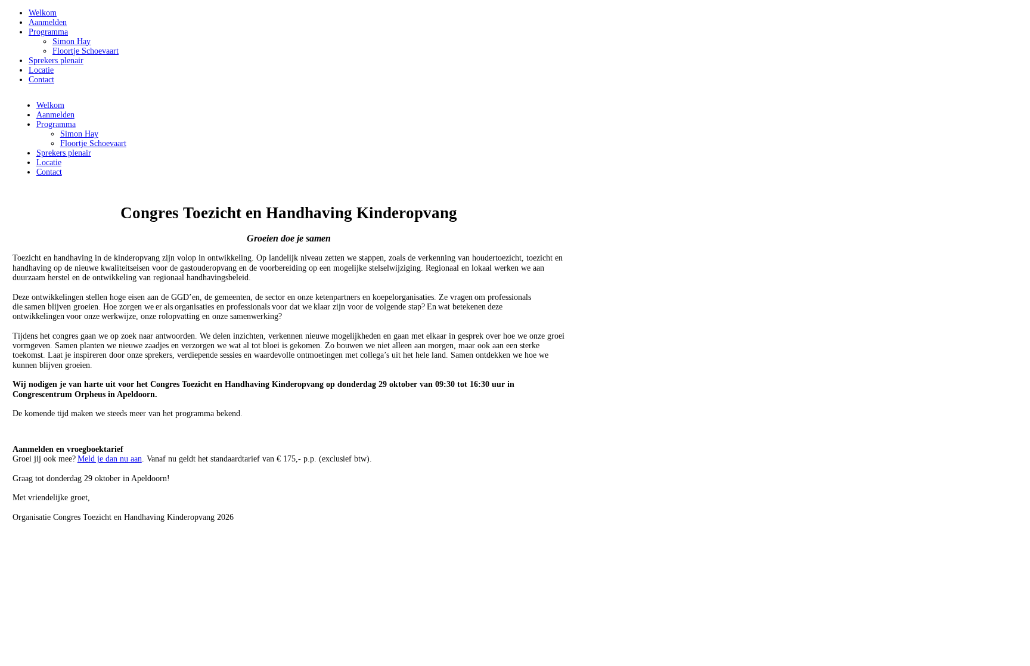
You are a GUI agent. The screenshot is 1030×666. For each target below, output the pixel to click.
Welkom (43, 12)
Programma (48, 31)
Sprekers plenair (56, 60)
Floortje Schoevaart (85, 51)
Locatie (41, 70)
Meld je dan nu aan (109, 458)
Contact (41, 79)
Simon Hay (71, 41)
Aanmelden (48, 22)
